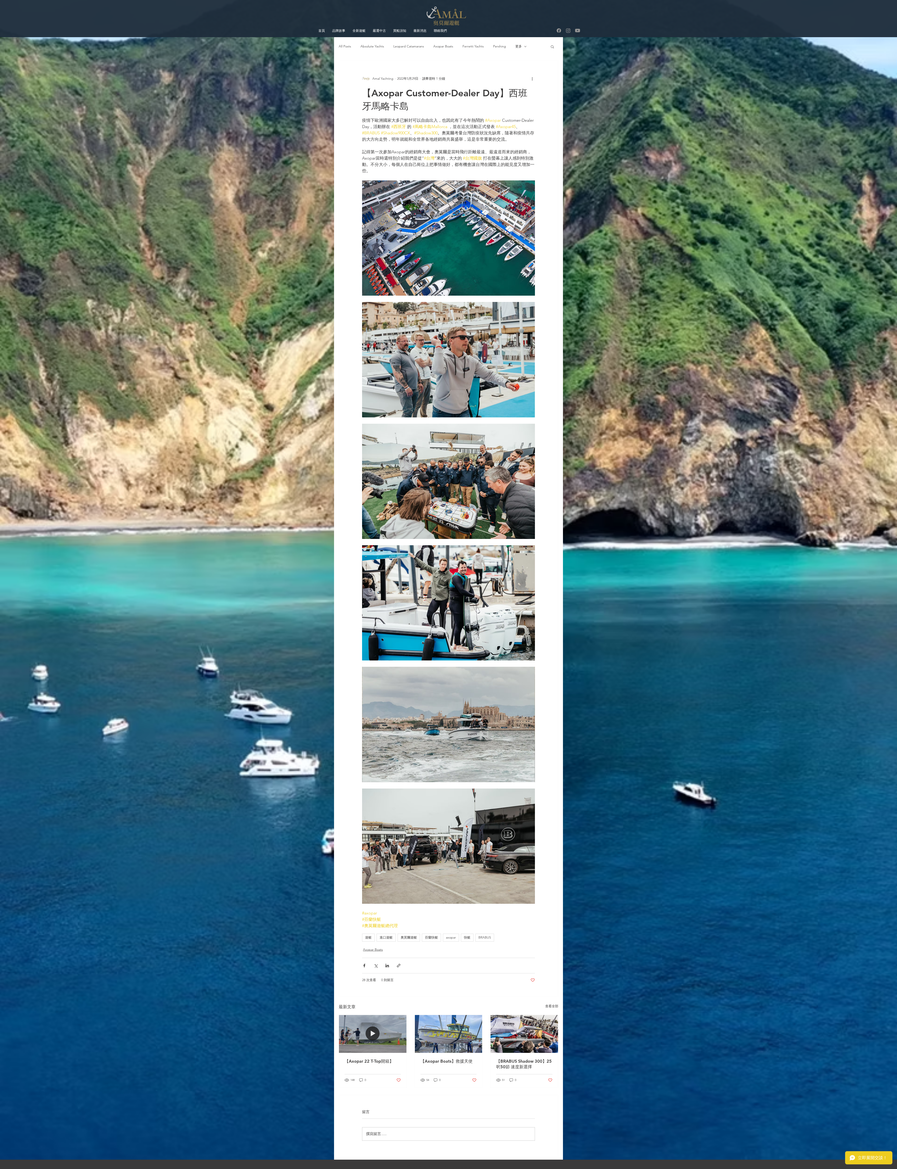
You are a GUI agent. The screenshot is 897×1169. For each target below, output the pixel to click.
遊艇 (368, 937)
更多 (518, 46)
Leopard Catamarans (408, 46)
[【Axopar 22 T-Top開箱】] (372, 1034)
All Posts (345, 46)
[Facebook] (559, 30)
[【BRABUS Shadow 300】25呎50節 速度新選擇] (524, 1034)
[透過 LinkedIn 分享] (387, 965)
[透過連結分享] (398, 965)
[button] (552, 46)
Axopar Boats (443, 46)
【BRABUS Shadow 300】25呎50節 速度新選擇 (524, 1063)
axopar (451, 937)
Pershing (499, 46)
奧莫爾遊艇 (409, 937)
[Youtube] (577, 30)
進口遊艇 (386, 937)
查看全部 (551, 1006)
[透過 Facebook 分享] (364, 965)
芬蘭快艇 (431, 937)
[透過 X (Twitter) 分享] (376, 965)
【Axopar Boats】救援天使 (446, 1061)
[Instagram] (568, 30)
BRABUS (484, 937)
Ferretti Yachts (473, 46)
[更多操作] (532, 78)
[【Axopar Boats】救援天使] (448, 1034)
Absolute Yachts (372, 46)
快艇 (467, 937)
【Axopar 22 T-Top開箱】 (369, 1061)
